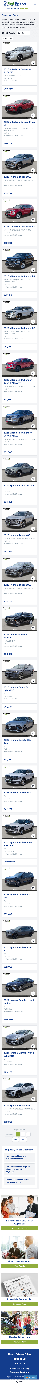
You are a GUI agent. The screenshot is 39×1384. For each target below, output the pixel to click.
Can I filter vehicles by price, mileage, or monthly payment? (18, 1169)
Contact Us (19, 1363)
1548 (15, 1139)
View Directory (19, 1342)
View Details (20, 1266)
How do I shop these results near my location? (17, 1181)
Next (23, 1139)
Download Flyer (19, 1304)
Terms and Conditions (19, 1372)
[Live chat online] (30, 1377)
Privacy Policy (23, 1354)
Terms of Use (20, 1359)
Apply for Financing (20, 1228)
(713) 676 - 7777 (26, 8)
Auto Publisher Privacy (19, 1368)
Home (11, 1354)
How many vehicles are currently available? (16, 1157)
